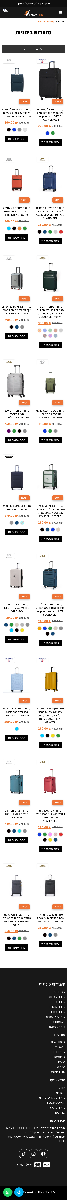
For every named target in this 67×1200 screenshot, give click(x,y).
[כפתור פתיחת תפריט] (60, 12)
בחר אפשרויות (50, 142)
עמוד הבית (60, 21)
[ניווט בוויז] (19, 1192)
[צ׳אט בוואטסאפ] (7, 1192)
